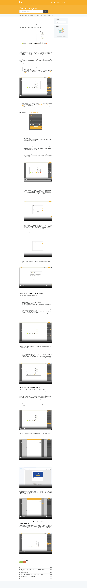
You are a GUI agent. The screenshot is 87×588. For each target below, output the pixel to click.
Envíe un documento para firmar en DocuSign (28, 576)
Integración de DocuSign (39, 20)
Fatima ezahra (30, 20)
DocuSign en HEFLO (24, 567)
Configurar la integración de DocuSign (32, 112)
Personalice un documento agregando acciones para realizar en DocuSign (32, 574)
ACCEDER (63, 2)
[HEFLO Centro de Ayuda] (22, 3)
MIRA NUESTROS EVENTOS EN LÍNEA (61, 36)
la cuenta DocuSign (28, 108)
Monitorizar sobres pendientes (25, 572)
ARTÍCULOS (53, 2)
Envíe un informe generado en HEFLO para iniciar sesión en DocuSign (31, 578)
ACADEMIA (58, 2)
